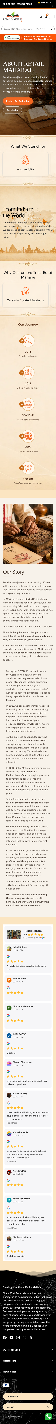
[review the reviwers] (8, 957)
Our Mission (12, 110)
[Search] (51, 29)
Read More (12, 1122)
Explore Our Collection (18, 101)
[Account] (41, 16)
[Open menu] (52, 16)
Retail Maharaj (16, 1416)
